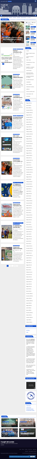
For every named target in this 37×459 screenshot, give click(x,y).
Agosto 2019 (28, 136)
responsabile (18, 17)
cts (27, 17)
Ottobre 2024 (28, 119)
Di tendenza (31, 24)
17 (14, 265)
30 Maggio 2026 (5, 425)
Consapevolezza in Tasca (30, 62)
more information (27, 456)
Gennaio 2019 (28, 141)
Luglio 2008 (28, 319)
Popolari (34, 22)
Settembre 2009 (29, 300)
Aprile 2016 (28, 179)
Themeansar (15, 453)
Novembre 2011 (29, 250)
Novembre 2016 (29, 169)
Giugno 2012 (28, 236)
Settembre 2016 (29, 172)
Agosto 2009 (28, 303)
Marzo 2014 (28, 212)
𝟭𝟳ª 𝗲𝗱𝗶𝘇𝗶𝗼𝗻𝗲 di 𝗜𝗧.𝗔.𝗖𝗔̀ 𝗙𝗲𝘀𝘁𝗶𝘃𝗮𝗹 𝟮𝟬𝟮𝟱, (17, 186)
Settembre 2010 (29, 279)
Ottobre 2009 (28, 298)
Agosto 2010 (28, 281)
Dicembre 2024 (28, 117)
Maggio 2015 (28, 193)
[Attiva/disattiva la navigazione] (18, 15)
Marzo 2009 (28, 310)
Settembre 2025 (29, 112)
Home (20, 449)
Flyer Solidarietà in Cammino (32, 451)
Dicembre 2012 (28, 229)
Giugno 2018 (28, 150)
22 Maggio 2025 (16, 187)
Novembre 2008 (29, 312)
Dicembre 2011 (28, 248)
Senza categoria (29, 84)
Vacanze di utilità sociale (16, 202)
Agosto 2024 (28, 122)
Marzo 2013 (28, 224)
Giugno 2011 (28, 262)
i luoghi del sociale (7, 442)
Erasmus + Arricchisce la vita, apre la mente (17, 52)
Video (27, 332)
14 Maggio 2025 (16, 207)
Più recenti (28, 22)
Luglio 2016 (28, 174)
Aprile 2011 (28, 267)
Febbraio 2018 (28, 155)
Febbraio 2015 (28, 200)
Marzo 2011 (28, 269)
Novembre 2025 (29, 110)
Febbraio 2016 (28, 181)
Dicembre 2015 (28, 186)
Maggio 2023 (28, 129)
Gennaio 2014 (28, 217)
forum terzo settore (23, 17)
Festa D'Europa (28, 70)
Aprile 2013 (28, 222)
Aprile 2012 (28, 241)
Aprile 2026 (28, 105)
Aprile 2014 (28, 210)
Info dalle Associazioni (32, 26)
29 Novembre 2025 (23, 435)
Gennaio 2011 (28, 274)
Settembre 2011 (28, 255)
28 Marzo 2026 (16, 120)
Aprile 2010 (28, 288)
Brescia (29, 17)
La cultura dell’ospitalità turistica (32, 455)
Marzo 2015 (28, 198)
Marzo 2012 (28, 243)
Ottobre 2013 (28, 219)
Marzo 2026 (28, 107)
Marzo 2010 (28, 291)
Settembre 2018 (29, 148)
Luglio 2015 (28, 191)
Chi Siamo (26, 449)
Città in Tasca (30, 449)
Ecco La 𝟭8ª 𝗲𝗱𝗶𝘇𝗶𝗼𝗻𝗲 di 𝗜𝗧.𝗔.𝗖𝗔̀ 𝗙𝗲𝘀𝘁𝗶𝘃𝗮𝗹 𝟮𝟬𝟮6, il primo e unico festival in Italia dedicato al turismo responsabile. (30, 341)
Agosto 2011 (28, 257)
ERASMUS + (32, 36)
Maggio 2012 (28, 238)
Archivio (23, 449)
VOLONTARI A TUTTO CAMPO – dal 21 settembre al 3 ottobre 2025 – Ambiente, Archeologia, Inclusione (30, 371)
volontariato (10, 17)
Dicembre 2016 (28, 167)
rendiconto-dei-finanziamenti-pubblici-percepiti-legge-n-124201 (30, 409)
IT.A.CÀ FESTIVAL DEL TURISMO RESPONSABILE (29, 453)
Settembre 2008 (29, 317)
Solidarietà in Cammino (30, 86)
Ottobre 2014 (28, 205)
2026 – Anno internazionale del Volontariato (17, 137)
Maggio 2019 (28, 138)
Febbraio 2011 (28, 272)
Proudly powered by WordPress (5, 453)
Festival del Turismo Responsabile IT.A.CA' (17, 182)
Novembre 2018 (29, 143)
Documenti (26, 451)
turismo (7, 17)
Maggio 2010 (28, 286)
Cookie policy (28, 405)
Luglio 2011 (28, 260)
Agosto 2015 (28, 188)
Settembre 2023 (29, 124)
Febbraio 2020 (28, 131)
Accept (32, 456)
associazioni (14, 17)
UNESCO (28, 89)
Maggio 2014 (28, 207)
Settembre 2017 (29, 160)
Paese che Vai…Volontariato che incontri (17, 206)
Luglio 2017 (28, 162)
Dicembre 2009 (28, 293)
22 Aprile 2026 (23, 425)
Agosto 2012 (28, 231)
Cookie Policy (34, 449)
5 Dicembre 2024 (16, 250)
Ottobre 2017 (28, 157)
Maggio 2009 (28, 305)
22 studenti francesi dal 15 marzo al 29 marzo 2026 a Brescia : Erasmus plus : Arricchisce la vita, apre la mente (30, 360)
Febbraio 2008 (28, 322)
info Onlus (28, 330)
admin (21, 120)
